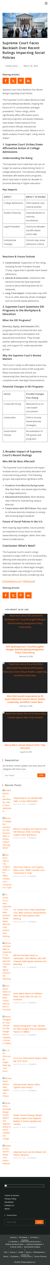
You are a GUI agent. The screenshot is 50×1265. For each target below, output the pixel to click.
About (7, 1208)
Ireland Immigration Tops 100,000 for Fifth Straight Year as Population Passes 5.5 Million (30, 1029)
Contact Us (9, 1205)
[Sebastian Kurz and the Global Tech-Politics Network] (7, 1154)
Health (20, 1252)
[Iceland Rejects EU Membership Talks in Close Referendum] (7, 801)
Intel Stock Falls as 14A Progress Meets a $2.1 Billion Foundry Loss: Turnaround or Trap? (29, 870)
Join (41, 775)
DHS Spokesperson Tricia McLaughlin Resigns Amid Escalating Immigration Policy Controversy (25, 649)
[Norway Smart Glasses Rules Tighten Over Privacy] (7, 1087)
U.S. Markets (12, 1242)
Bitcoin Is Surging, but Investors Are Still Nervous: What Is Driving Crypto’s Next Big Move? (30, 832)
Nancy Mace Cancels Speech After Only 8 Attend (25, 746)
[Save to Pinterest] (21, 81)
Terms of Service (40, 1256)
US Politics (34, 1237)
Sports (28, 1252)
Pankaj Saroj (11, 66)
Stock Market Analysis (32, 1247)
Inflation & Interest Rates (14, 1244)
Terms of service (12, 1195)
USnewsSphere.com (12, 581)
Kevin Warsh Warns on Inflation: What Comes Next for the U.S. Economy (28, 996)
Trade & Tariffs (15, 1247)
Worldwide (23, 1237)
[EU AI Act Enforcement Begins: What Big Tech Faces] (7, 1061)
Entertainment (38, 1252)
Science (13, 1252)
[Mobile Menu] (46, 3)
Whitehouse (28, 581)
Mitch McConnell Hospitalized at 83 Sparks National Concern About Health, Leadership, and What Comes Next (25, 699)
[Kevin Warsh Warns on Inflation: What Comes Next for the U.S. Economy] (7, 997)
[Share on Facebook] (6, 81)
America (13, 1237)
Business (25, 1240)
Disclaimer (9, 1202)
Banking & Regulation (34, 1244)
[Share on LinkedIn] (28, 81)
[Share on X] (13, 81)
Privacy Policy (10, 1198)
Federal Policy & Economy (30, 1242)
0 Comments (31, 804)
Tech (5, 1252)
